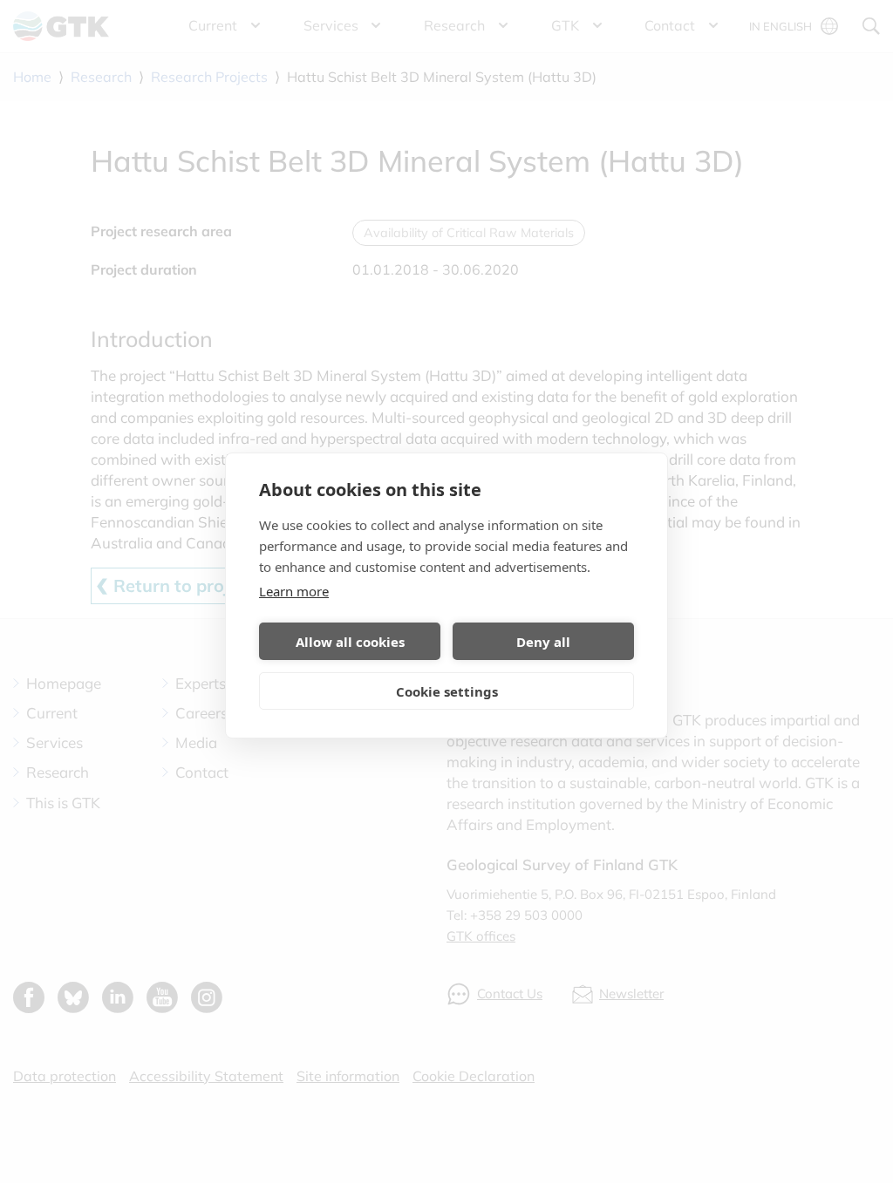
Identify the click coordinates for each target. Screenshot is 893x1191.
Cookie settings (447, 691)
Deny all (543, 641)
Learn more (294, 591)
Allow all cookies (350, 641)
